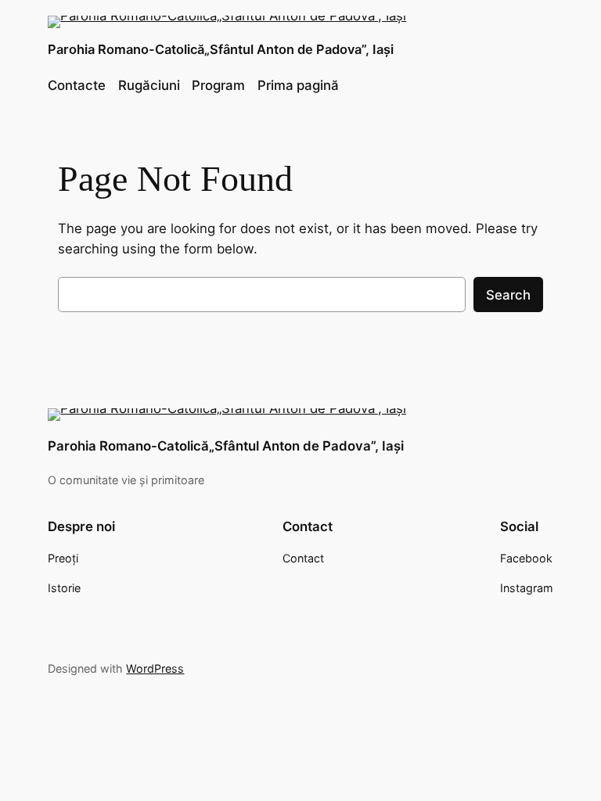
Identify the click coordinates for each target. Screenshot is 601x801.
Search (508, 295)
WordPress (155, 668)
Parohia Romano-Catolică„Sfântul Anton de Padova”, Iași (221, 49)
